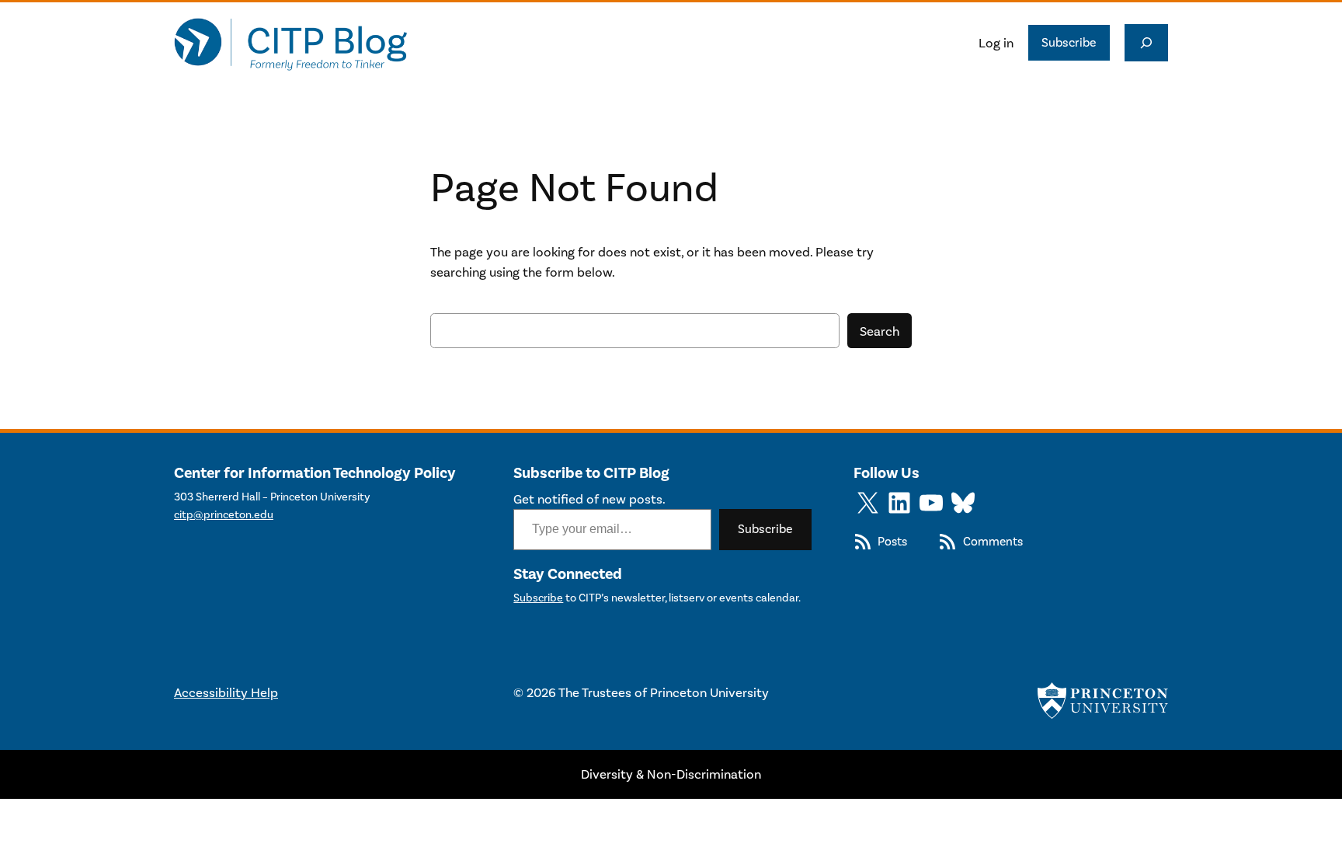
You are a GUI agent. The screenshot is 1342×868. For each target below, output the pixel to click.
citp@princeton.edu (223, 514)
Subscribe (1069, 42)
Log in (996, 43)
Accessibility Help (226, 692)
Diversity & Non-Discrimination (671, 774)
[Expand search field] (1146, 42)
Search (879, 331)
